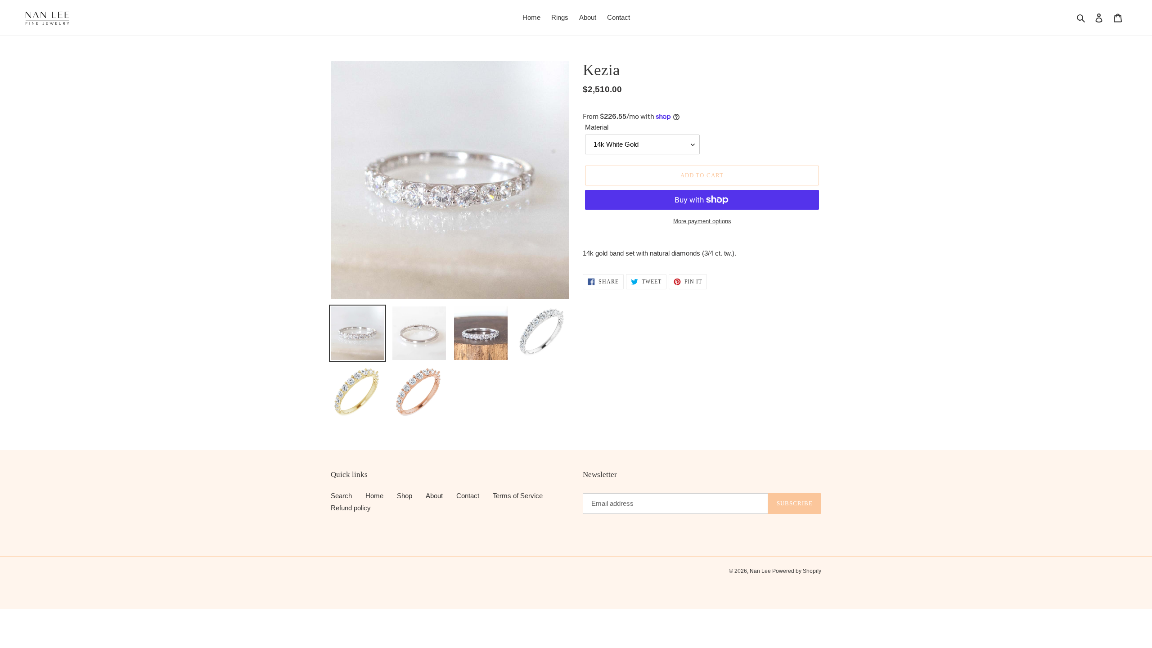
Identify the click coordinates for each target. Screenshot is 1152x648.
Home (374, 496)
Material (596, 127)
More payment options (702, 221)
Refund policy (351, 508)
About (434, 496)
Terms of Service (518, 496)
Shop (404, 496)
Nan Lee (761, 571)
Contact (467, 496)
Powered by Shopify (796, 571)
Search (341, 496)
